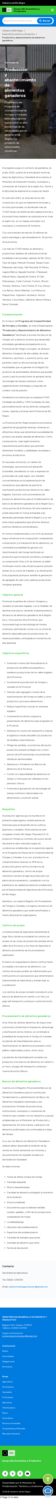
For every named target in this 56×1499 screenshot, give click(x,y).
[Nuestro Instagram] (20, 1473)
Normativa (7, 1367)
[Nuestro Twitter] (13, 1473)
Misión (5, 1351)
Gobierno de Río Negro (12, 30)
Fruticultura (7, 1397)
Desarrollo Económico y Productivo (18, 34)
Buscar (46, 20)
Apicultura (7, 1402)
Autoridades (8, 1356)
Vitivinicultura (8, 1408)
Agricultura (7, 1382)
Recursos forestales (11, 1423)
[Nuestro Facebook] (5, 1473)
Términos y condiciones (31, 1486)
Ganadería (7, 1392)
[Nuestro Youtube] (27, 1473)
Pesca (5, 1413)
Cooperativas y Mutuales (13, 1428)
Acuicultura (7, 1418)
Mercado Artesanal (11, 1434)
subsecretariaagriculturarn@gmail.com (28, 1286)
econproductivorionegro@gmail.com (19, 1336)
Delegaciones (8, 1361)
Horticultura (8, 1387)
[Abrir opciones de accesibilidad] (48, 1479)
